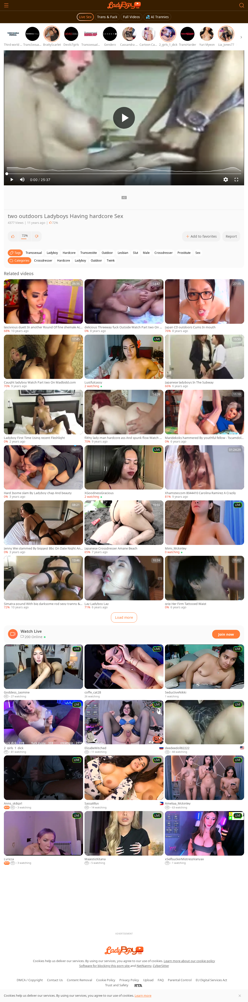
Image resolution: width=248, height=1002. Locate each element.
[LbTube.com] (124, 5)
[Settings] (226, 179)
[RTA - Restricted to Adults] (138, 985)
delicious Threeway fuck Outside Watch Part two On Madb (124, 327)
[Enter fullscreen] (236, 179)
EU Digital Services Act (211, 980)
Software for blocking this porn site (104, 966)
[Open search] (241, 5)
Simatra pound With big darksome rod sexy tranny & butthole (43, 603)
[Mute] (22, 179)
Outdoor (96, 260)
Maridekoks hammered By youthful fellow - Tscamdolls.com (203, 437)
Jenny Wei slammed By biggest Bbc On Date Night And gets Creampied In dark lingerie (43, 548)
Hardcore (63, 260)
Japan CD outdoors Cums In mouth (190, 327)
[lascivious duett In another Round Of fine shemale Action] (43, 306)
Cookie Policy (105, 980)
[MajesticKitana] (124, 838)
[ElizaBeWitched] (124, 727)
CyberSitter (161, 966)
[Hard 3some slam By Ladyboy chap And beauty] (43, 472)
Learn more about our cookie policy (189, 961)
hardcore (69, 253)
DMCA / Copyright (30, 980)
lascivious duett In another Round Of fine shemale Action (43, 327)
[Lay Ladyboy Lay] (124, 583)
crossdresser (164, 253)
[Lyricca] (43, 838)
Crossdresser (43, 260)
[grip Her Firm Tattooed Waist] (204, 583)
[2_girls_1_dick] (43, 727)
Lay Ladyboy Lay (97, 603)
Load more (124, 617)
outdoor (107, 253)
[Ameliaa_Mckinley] (204, 782)
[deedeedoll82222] (204, 727)
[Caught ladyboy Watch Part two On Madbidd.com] (43, 362)
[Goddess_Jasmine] (43, 671)
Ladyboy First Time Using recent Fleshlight (34, 437)
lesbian (123, 253)
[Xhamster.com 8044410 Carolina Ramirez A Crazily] (204, 472)
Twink (111, 260)
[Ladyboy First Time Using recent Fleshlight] (43, 417)
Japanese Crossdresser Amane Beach (111, 548)
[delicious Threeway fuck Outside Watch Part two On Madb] (124, 306)
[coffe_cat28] (124, 671)
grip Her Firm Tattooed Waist (185, 603)
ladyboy (52, 253)
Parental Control (180, 980)
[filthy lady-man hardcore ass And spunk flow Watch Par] (124, 417)
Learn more (143, 995)
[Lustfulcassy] (124, 362)
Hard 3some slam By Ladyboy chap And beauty (38, 493)
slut (135, 253)
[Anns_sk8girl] (43, 782)
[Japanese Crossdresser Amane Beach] (124, 527)
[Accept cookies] (239, 995)
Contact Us (55, 980)
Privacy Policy (129, 980)
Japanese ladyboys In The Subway (189, 382)
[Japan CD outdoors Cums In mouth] (204, 306)
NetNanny (144, 966)
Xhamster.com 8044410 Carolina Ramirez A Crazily (200, 493)
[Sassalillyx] (124, 782)
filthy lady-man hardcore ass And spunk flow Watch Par (124, 437)
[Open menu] (6, 5)
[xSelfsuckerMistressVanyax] (204, 838)
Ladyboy (80, 260)
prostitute (184, 253)
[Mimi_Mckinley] (204, 527)
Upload (148, 980)
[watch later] (10, 285)
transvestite (88, 253)
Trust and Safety (116, 985)
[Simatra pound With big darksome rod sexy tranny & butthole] (43, 583)
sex (197, 253)
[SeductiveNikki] (204, 671)
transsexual (34, 253)
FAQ (161, 980)
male (146, 253)
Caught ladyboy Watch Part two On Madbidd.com (40, 382)
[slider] (124, 174)
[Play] (124, 118)
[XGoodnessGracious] (124, 472)
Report (231, 236)
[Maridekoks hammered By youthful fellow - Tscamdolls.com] (204, 417)
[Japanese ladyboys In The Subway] (204, 362)
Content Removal (79, 980)
